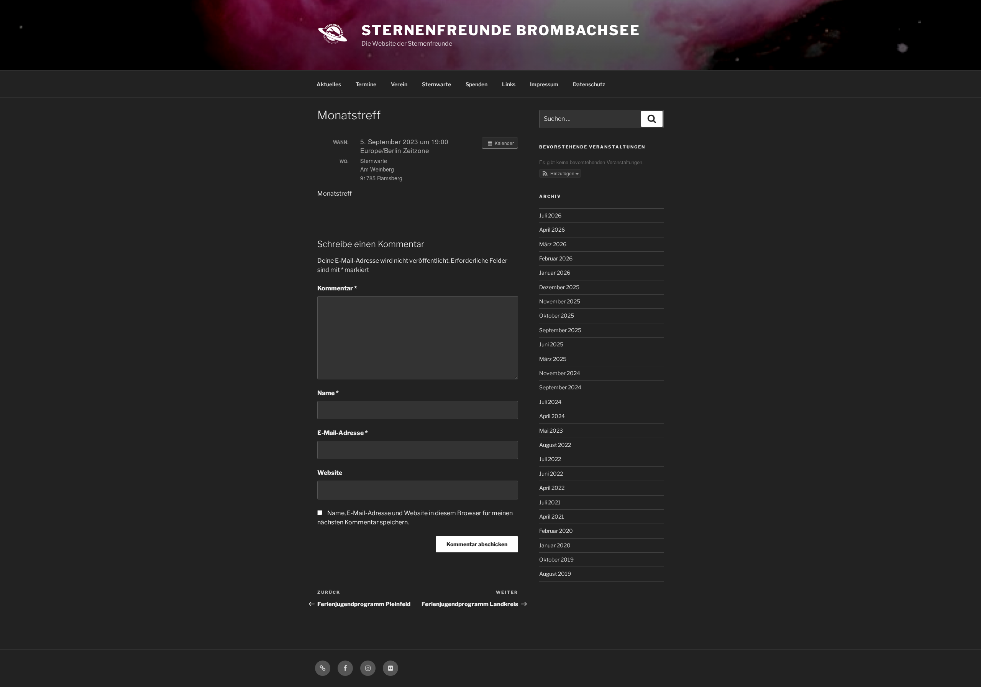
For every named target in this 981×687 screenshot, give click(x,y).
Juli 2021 (550, 502)
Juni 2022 (551, 473)
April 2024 (552, 416)
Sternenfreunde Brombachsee (500, 30)
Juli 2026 (550, 215)
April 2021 (551, 516)
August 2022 (555, 445)
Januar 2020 (555, 545)
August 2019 (555, 573)
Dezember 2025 (559, 287)
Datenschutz (589, 84)
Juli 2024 (550, 402)
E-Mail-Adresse (342, 433)
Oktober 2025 (556, 315)
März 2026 (552, 244)
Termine (366, 84)
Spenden (476, 84)
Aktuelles (329, 84)
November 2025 (559, 301)
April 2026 (552, 229)
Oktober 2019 (556, 559)
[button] (560, 173)
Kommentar (337, 288)
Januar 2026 (554, 272)
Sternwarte (436, 84)
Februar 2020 (556, 530)
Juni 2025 (551, 344)
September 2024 (560, 387)
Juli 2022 (550, 459)
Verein (399, 84)
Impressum (544, 84)
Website (329, 472)
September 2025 (560, 330)
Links (508, 84)
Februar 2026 (556, 258)
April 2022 (551, 487)
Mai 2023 (551, 430)
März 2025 (552, 359)
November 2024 (559, 373)
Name (328, 393)
